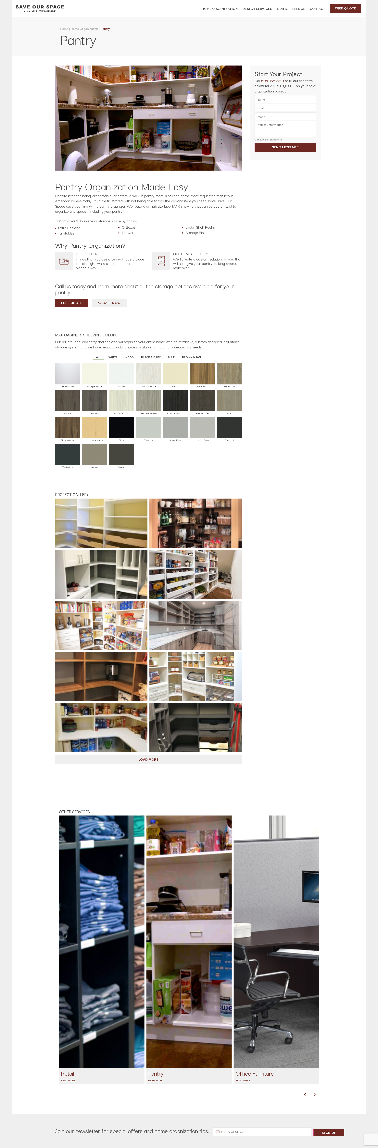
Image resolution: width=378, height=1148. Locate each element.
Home (64, 28)
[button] (305, 1095)
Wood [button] (129, 357)
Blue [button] (171, 357)
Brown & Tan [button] (191, 357)
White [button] (112, 357)
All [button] (98, 357)
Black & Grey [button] (150, 357)
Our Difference (291, 8)
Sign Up (329, 1132)
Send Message (285, 147)
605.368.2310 (272, 80)
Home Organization (84, 28)
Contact (317, 8)
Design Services (257, 8)
